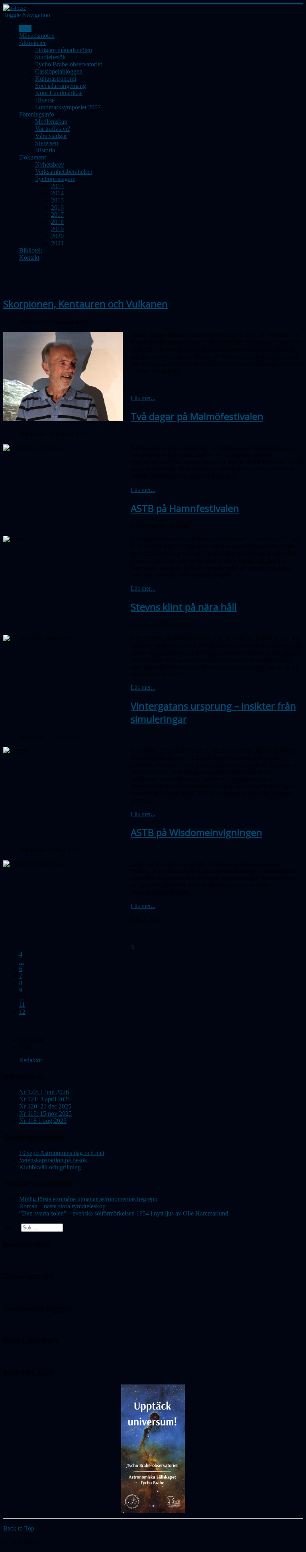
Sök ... (11, 1227)
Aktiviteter (32, 42)
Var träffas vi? (52, 128)
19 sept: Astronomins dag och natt (61, 1152)
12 (22, 1011)
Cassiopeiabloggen (58, 71)
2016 (57, 207)
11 (22, 1004)
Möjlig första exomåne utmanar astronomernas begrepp (88, 1199)
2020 (57, 236)
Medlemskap (51, 121)
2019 (57, 229)
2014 (57, 193)
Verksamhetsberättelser (63, 171)
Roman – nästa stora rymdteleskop (62, 1206)
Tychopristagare (55, 178)
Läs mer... (143, 398)
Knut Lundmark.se (58, 92)
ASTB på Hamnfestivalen (185, 508)
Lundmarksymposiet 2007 (68, 107)
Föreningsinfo (36, 114)
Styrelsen (46, 143)
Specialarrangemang (60, 85)
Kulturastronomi (55, 78)
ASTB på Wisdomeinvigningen (196, 832)
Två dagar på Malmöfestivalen (197, 416)
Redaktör (30, 1060)
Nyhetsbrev (49, 164)
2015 (57, 200)
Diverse (45, 100)
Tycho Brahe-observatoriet (68, 64)
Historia (45, 150)
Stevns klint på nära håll (184, 606)
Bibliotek (30, 250)
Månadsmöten (37, 35)
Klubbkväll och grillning (50, 1167)
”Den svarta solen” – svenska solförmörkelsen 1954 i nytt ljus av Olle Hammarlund (123, 1213)
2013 (57, 186)
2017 (57, 214)
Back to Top (18, 1528)
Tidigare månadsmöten (63, 50)
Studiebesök (50, 57)
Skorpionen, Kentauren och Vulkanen (85, 303)
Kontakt (29, 257)
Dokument (32, 157)
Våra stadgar (51, 135)
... (21, 961)
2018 (57, 221)
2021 (57, 243)
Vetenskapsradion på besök (53, 1160)
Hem (25, 28)
